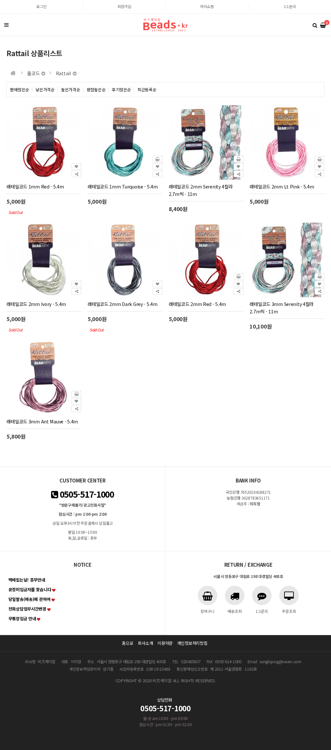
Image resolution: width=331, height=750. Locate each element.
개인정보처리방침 (192, 643)
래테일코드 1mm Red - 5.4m (35, 186)
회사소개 (145, 643)
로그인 (41, 6)
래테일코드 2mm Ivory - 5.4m (36, 303)
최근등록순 (146, 89)
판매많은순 (19, 89)
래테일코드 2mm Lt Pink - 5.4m (282, 186)
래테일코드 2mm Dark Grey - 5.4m (122, 303)
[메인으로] (13, 73)
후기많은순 (121, 89)
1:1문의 (290, 6)
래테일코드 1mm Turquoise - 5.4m (123, 186)
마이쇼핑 (207, 6)
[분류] (6, 25)
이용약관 (165, 643)
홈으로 (127, 643)
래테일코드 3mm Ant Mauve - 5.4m (42, 421)
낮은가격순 (45, 89)
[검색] (314, 25)
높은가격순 (70, 89)
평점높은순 (96, 89)
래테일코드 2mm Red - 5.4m (197, 303)
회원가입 (124, 6)
